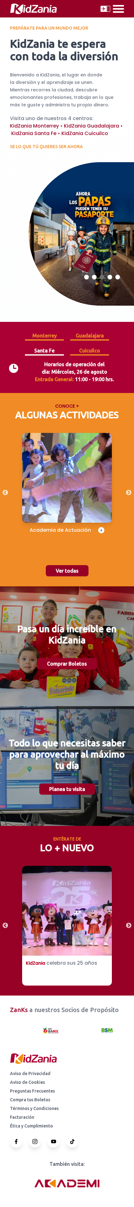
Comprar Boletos (67, 664)
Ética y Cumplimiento (31, 1125)
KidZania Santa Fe (33, 133)
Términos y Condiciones (34, 1108)
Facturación (22, 1117)
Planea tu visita (67, 789)
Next (129, 493)
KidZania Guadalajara (91, 125)
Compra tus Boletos (30, 1099)
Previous (5, 493)
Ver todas (67, 571)
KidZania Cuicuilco (84, 133)
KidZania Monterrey (34, 125)
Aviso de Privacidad (30, 1073)
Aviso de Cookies (27, 1082)
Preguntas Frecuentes (32, 1090)
